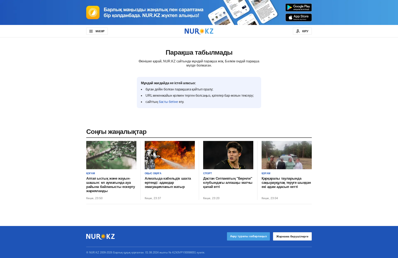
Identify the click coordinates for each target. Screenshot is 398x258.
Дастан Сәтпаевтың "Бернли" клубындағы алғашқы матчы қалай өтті (227, 183)
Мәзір (100, 31)
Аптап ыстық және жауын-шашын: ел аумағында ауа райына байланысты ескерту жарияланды (110, 185)
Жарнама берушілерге (292, 236)
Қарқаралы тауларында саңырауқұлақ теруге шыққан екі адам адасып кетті (286, 183)
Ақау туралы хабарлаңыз (248, 236)
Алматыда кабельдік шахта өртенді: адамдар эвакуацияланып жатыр (168, 183)
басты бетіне (168, 102)
